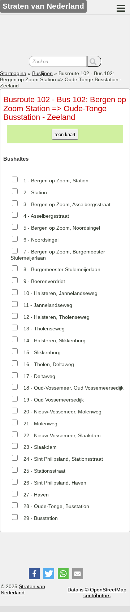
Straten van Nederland (23, 589)
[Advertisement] (65, 36)
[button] (34, 573)
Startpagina (13, 73)
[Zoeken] (94, 61)
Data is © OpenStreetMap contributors (97, 593)
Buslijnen (42, 73)
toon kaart (65, 134)
